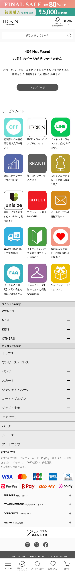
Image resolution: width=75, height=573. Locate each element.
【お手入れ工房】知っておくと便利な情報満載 (36, 289)
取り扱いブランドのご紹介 (36, 177)
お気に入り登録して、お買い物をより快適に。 (60, 253)
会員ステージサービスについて (13, 177)
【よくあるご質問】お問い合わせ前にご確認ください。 (13, 290)
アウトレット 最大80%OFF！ (37, 214)
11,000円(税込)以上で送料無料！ (13, 250)
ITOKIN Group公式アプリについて (37, 141)
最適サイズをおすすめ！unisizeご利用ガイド (13, 216)
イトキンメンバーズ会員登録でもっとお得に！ (36, 253)
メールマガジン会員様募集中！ (60, 214)
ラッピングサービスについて (60, 287)
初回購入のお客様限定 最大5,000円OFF (13, 143)
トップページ (37, 87)
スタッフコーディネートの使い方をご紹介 (60, 180)
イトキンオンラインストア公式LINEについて (60, 143)
